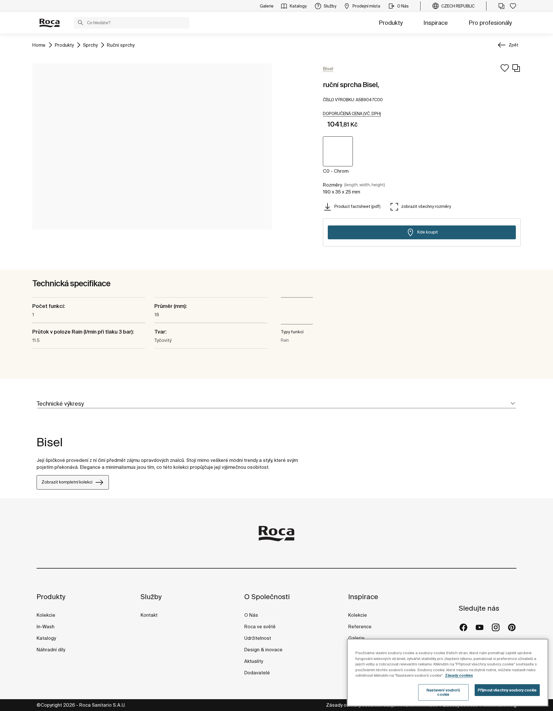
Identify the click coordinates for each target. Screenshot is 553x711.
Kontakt (149, 615)
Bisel (50, 442)
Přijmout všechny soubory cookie (507, 690)
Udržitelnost (257, 638)
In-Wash (45, 626)
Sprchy (90, 45)
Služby (151, 597)
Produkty (391, 22)
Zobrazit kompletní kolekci (66, 482)
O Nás (251, 615)
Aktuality (253, 661)
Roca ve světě (260, 626)
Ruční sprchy (121, 45)
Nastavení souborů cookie (443, 692)
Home (39, 45)
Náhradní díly (51, 649)
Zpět (513, 45)
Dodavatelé (257, 672)
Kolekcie (46, 615)
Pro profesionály (490, 22)
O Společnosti (267, 597)
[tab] (276, 403)
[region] (447, 672)
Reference (360, 626)
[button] (80, 23)
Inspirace (435, 22)
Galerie (356, 638)
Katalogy (47, 638)
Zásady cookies (459, 675)
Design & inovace (263, 649)
